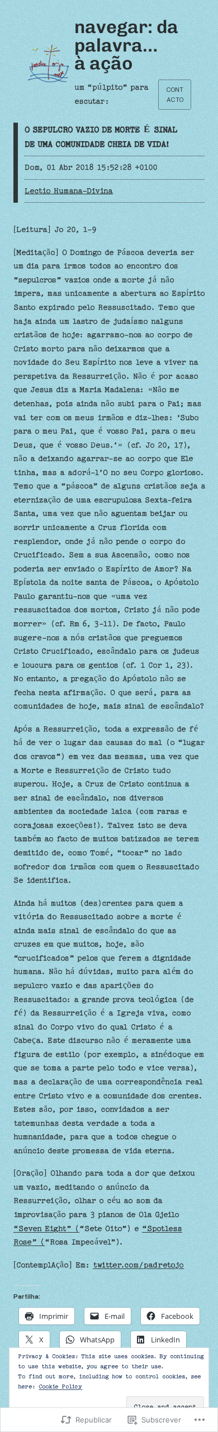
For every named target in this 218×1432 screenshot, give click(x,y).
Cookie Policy (60, 1386)
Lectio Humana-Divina (69, 191)
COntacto (175, 94)
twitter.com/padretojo (138, 1265)
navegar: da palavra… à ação (126, 45)
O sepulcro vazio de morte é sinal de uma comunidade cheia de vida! (101, 136)
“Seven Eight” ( (46, 1229)
